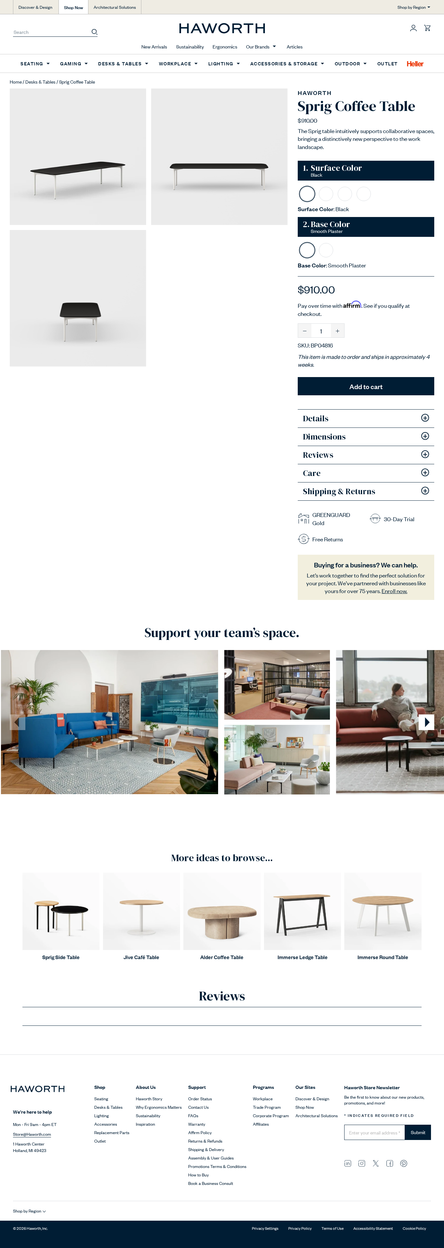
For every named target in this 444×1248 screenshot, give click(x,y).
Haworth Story (149, 1098)
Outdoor (347, 63)
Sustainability (190, 46)
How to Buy (198, 1175)
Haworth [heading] (315, 92)
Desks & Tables (120, 63)
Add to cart (366, 386)
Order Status (200, 1098)
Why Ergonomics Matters (159, 1107)
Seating (31, 63)
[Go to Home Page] (222, 28)
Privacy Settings (265, 1228)
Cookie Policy (414, 1228)
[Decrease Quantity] (304, 330)
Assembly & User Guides (211, 1158)
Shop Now (73, 7)
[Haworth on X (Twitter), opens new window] (375, 1163)
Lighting (220, 63)
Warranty (196, 1124)
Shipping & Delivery (206, 1149)
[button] (413, 27)
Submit (418, 1132)
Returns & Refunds (205, 1141)
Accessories (105, 1124)
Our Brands (257, 46)
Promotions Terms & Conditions (217, 1166)
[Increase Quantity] (337, 330)
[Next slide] (426, 722)
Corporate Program (271, 1115)
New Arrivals (154, 46)
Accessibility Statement (373, 1228)
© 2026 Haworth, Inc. (30, 1228)
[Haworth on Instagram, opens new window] (361, 1163)
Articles (295, 46)
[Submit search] (95, 31)
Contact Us (198, 1107)
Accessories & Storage (284, 63)
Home (16, 81)
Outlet (387, 63)
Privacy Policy (300, 1228)
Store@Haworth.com (32, 1134)
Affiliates (261, 1124)
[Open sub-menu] (274, 46)
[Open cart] (427, 27)
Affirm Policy (200, 1132)
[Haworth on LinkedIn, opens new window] (347, 1163)
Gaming (70, 63)
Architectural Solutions (115, 7)
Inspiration (145, 1124)
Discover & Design (35, 7)
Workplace (175, 63)
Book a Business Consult (210, 1183)
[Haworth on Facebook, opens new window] (389, 1163)
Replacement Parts (111, 1132)
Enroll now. (394, 590)
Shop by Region (412, 7)
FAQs (193, 1115)
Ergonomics (225, 46)
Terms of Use (332, 1228)
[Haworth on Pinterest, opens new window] (403, 1163)
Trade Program (267, 1107)
